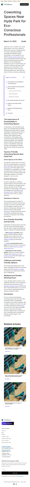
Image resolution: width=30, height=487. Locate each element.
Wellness (11, 232)
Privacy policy (23, 481)
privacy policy (20, 476)
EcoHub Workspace (13, 93)
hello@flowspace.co (6, 451)
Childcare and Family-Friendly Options (14, 104)
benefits (22, 305)
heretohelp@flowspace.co (8, 448)
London (7, 243)
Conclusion (10, 113)
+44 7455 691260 (6, 456)
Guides (5, 1)
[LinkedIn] (13, 484)
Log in (18, 1)
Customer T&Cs (5, 436)
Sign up (14, 1)
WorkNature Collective (14, 96)
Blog (2, 1)
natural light (7, 167)
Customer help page (6, 438)
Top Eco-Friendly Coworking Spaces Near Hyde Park (16, 87)
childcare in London (18, 269)
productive (7, 211)
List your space (5, 440)
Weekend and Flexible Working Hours (15, 109)
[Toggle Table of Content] (24, 77)
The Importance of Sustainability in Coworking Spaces (16, 82)
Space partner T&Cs (6, 442)
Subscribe (15, 473)
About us (10, 1)
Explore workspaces (7, 423)
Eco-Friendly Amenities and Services (16, 100)
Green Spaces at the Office (15, 90)
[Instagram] (16, 484)
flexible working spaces (14, 57)
